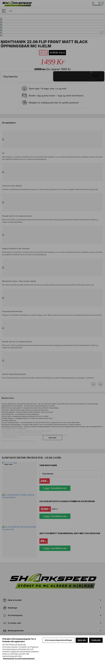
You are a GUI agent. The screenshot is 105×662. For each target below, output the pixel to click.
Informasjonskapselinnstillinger (58, 640)
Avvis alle (82, 640)
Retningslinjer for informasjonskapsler (19, 658)
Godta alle (96, 640)
